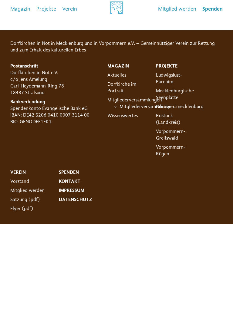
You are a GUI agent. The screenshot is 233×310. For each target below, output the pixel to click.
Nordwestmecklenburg (180, 106)
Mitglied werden (177, 9)
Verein (69, 9)
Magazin (20, 9)
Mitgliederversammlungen (134, 100)
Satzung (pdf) (25, 199)
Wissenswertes (122, 115)
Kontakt (69, 181)
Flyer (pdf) (21, 208)
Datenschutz (75, 199)
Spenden (69, 172)
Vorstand (19, 181)
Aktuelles (116, 75)
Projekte (46, 9)
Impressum (71, 190)
